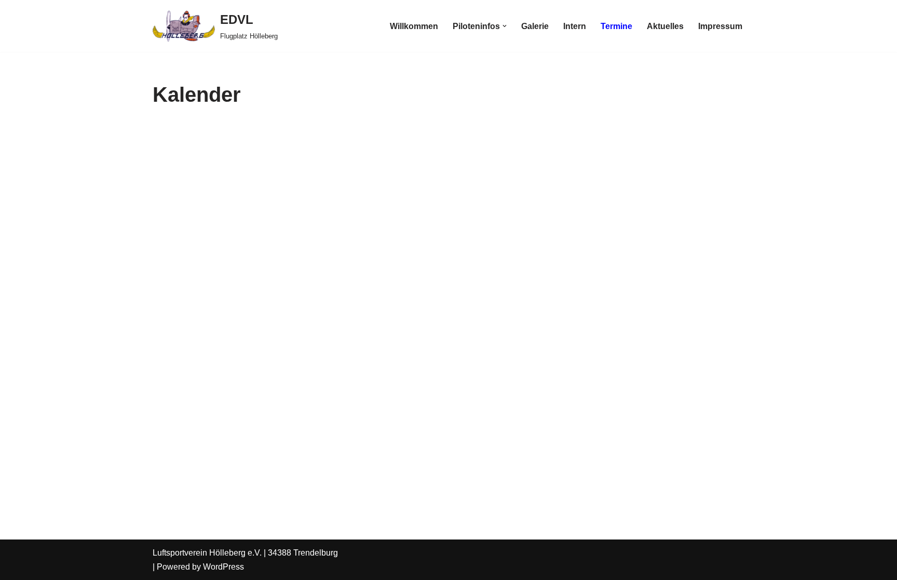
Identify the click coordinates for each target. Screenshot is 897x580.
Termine (616, 26)
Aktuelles (665, 26)
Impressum (720, 26)
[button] (504, 26)
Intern (574, 26)
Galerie (535, 26)
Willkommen (414, 26)
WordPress (223, 566)
